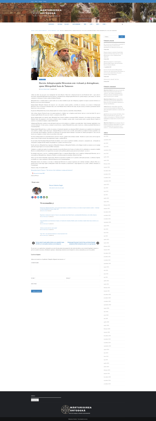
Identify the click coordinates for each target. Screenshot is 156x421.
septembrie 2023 (107, 181)
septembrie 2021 (107, 263)
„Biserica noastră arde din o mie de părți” (48, 228)
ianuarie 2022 (107, 249)
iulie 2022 (106, 229)
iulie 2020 (106, 311)
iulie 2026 (106, 136)
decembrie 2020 (107, 294)
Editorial (60, 24)
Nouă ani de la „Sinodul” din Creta (111, 79)
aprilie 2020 (106, 322)
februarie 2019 (107, 370)
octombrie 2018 (107, 383)
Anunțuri (40, 1)
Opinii (104, 24)
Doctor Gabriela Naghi (44, 89)
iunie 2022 (106, 232)
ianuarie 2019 (107, 373)
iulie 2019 (106, 353)
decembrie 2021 (107, 253)
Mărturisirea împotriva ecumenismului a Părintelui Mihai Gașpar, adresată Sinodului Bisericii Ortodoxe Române (113, 63)
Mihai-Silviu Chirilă (44, 210)
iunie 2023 (106, 191)
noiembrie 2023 (107, 174)
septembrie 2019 (107, 346)
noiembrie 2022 (107, 215)
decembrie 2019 (107, 335)
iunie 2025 (106, 146)
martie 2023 (106, 201)
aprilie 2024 (106, 157)
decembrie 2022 (107, 212)
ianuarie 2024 (107, 167)
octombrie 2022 (107, 218)
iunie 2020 (106, 315)
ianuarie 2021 (107, 291)
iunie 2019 (106, 356)
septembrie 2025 (107, 139)
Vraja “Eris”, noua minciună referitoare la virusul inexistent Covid (53, 233)
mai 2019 (106, 359)
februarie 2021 (107, 287)
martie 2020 (106, 325)
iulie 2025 (106, 143)
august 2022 (106, 225)
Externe (41, 79)
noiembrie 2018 (107, 380)
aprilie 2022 (106, 239)
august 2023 (106, 184)
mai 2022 (106, 236)
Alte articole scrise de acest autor (56, 188)
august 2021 (106, 267)
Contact (44, 1)
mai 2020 (106, 318)
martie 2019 (106, 366)
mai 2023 (106, 194)
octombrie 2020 (107, 301)
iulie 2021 (106, 270)
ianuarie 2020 (107, 332)
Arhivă (36, 1)
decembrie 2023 (107, 170)
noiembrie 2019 (107, 339)
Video (97, 24)
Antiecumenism (76, 24)
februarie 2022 (107, 246)
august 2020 (106, 308)
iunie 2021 (106, 273)
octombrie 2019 (107, 342)
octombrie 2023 (107, 177)
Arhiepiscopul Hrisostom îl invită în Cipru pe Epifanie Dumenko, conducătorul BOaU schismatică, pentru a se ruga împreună (81, 243)
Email (68, 278)
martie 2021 (106, 284)
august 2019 (106, 349)
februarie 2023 (107, 205)
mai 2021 (106, 277)
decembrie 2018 (107, 377)
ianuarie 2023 (107, 208)
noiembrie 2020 (107, 298)
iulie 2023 (106, 188)
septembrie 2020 (107, 304)
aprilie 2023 (106, 198)
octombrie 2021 (107, 260)
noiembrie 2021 (107, 256)
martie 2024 (106, 160)
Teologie (66, 24)
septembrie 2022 (107, 222)
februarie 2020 (107, 328)
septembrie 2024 (107, 150)
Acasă (32, 1)
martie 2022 (106, 243)
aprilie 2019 (106, 363)
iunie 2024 (106, 153)
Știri (91, 24)
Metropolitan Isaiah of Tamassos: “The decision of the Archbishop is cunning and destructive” (52, 170)
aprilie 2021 (106, 280)
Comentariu (35, 262)
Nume (33, 278)
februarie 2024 (107, 163)
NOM (85, 24)
